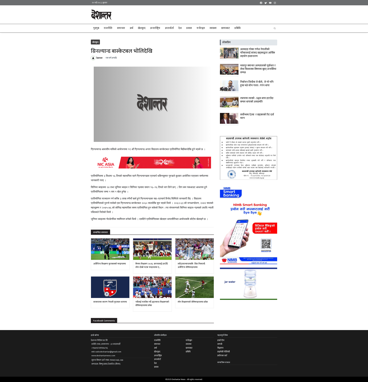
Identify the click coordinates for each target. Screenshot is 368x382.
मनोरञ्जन (201, 28)
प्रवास (189, 28)
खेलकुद (141, 28)
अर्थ (131, 28)
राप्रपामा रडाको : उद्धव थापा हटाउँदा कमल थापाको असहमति (256, 100)
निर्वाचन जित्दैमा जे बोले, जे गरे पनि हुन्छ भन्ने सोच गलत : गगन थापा (256, 84)
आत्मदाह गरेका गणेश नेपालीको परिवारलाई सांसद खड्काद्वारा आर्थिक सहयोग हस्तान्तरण (257, 52)
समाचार (121, 28)
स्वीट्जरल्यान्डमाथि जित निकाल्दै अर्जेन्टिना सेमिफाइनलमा (191, 265)
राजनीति (108, 28)
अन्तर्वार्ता (169, 28)
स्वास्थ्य (213, 28)
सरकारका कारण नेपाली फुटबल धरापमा (110, 302)
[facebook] (261, 2)
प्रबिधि (237, 28)
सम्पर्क (219, 344)
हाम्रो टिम (220, 340)
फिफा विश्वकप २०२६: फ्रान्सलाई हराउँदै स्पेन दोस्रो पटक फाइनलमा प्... (151, 265)
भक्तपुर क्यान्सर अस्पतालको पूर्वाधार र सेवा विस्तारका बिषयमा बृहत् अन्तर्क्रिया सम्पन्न (258, 69)
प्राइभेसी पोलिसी (223, 352)
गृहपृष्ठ (96, 28)
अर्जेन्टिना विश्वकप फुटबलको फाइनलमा (109, 264)
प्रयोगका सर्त (222, 355)
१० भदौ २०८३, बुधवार (99, 2)
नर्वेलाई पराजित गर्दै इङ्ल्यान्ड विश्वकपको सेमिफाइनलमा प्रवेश (152, 303)
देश (180, 28)
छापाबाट (225, 28)
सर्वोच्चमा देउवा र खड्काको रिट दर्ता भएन (257, 116)
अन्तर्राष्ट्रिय (155, 28)
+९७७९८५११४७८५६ (99, 348)
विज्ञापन (220, 348)
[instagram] (275, 2)
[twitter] (265, 2)
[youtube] (270, 2)
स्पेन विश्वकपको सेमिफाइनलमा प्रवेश (193, 302)
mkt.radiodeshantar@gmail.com (106, 352)
